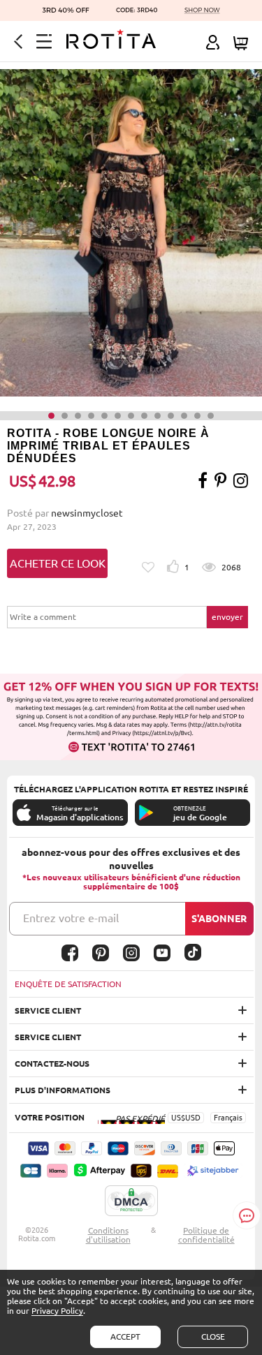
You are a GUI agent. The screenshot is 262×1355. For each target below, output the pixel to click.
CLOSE (213, 1336)
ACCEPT (125, 1336)
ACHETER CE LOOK (57, 563)
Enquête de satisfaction (68, 984)
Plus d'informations (62, 1090)
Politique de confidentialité (206, 1235)
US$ (178, 1117)
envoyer (227, 616)
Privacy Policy (57, 1310)
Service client (48, 1010)
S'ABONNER (219, 918)
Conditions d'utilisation (108, 1235)
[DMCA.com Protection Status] (131, 1201)
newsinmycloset (87, 513)
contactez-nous (52, 1063)
